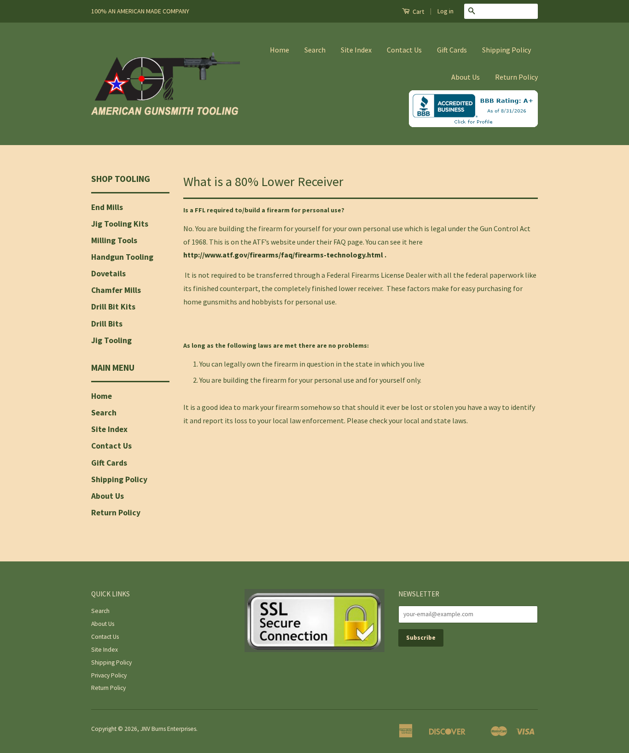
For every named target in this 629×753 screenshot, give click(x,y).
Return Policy (516, 77)
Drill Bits (106, 324)
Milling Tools (114, 240)
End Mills (107, 207)
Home (279, 49)
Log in (445, 11)
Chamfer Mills (116, 290)
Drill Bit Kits (113, 307)
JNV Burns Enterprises (168, 729)
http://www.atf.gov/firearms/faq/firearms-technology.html (283, 254)
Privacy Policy (109, 675)
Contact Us (404, 49)
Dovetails (108, 274)
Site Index (356, 49)
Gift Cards (452, 49)
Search (315, 49)
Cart (417, 11)
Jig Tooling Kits (119, 224)
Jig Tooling (111, 340)
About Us (465, 77)
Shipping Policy (506, 49)
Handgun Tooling (122, 257)
